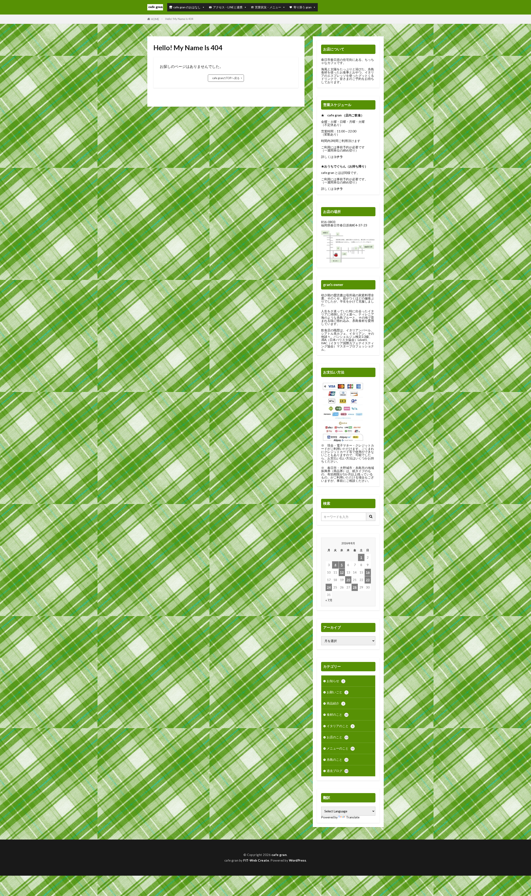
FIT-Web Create (256, 860)
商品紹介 (335, 703)
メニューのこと (340, 748)
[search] (370, 516)
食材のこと (337, 714)
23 (368, 580)
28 (355, 587)
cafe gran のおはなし (187, 7)
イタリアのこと (340, 726)
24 (329, 587)
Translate (352, 817)
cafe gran (279, 855)
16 (368, 572)
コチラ (338, 157)
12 (342, 572)
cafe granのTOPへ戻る (226, 78)
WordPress (297, 860)
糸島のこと (337, 759)
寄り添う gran (303, 7)
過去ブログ (337, 771)
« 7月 (328, 600)
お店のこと (337, 737)
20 (348, 580)
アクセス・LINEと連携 (227, 7)
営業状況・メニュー (268, 7)
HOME (155, 19)
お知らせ (335, 681)
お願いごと (337, 692)
